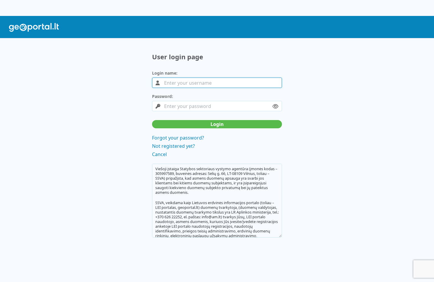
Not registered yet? (173, 146)
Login (217, 124)
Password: (162, 96)
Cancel (159, 154)
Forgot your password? (178, 138)
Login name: (164, 73)
